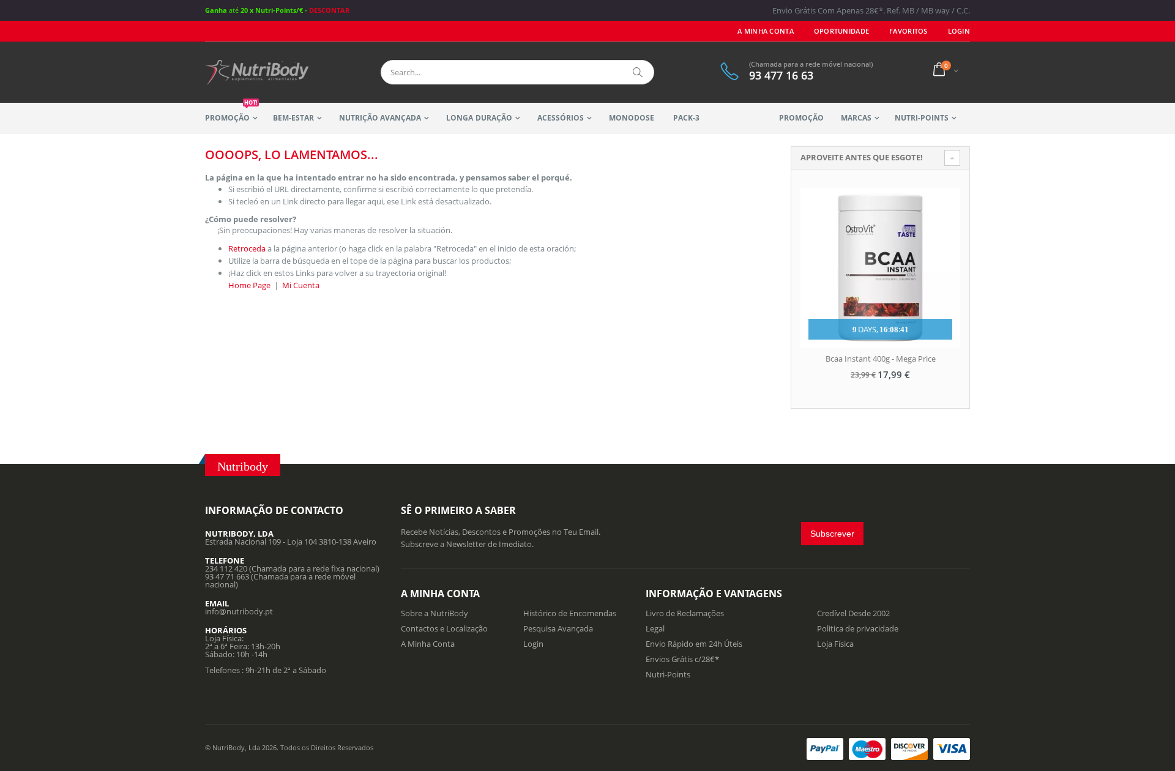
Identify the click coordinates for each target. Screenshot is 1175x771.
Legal (655, 628)
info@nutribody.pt (239, 611)
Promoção (231, 113)
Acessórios (560, 118)
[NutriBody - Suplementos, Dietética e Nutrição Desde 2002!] (257, 72)
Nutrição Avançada (380, 118)
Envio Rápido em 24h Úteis (694, 643)
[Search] (638, 72)
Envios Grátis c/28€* (682, 659)
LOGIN (959, 30)
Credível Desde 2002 (853, 613)
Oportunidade (841, 30)
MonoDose (631, 118)
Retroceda (247, 248)
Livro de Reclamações (685, 613)
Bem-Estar (293, 118)
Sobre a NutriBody (434, 613)
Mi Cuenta (300, 285)
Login (533, 643)
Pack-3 (686, 118)
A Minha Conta (765, 30)
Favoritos (908, 30)
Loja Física (835, 643)
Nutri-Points (922, 118)
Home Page (249, 285)
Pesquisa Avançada (558, 628)
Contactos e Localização (444, 628)
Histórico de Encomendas (569, 613)
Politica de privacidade (857, 628)
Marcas (856, 118)
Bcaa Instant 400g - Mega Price (881, 358)
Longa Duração (479, 118)
